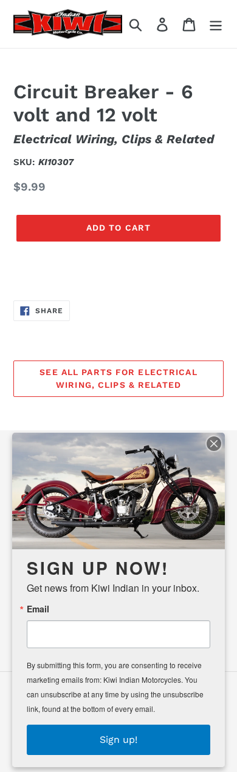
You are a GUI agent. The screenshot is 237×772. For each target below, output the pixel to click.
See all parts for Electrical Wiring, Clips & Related (118, 378)
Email (38, 608)
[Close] (214, 443)
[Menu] (215, 24)
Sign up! (118, 739)
